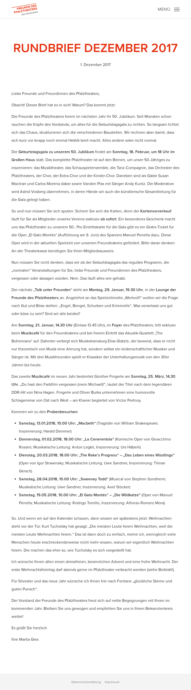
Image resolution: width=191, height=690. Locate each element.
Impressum (112, 682)
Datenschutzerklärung (86, 682)
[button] (169, 8)
